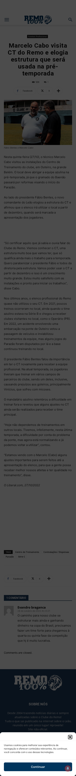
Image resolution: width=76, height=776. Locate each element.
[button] (70, 737)
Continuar (38, 767)
